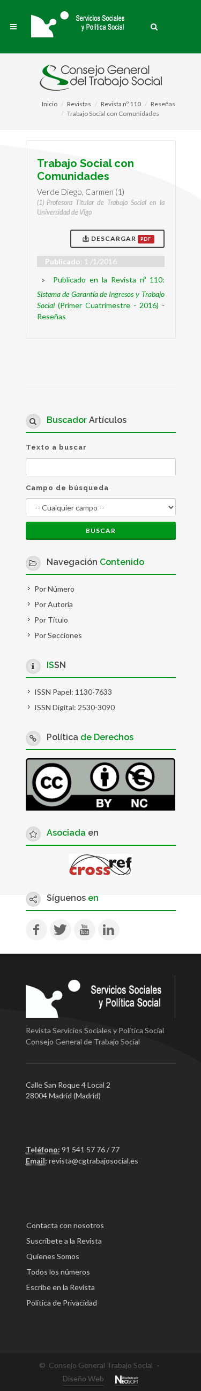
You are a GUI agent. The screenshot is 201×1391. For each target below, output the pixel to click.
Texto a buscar (56, 447)
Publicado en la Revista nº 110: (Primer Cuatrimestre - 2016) (101, 292)
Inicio (49, 104)
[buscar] (154, 25)
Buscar (101, 530)
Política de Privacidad (61, 1302)
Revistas (79, 104)
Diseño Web (83, 1378)
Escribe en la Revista (60, 1287)
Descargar (120, 238)
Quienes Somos (52, 1256)
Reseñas (163, 104)
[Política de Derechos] (101, 783)
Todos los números (58, 1271)
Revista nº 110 (121, 104)
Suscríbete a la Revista (64, 1240)
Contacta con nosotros (65, 1225)
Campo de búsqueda (67, 488)
